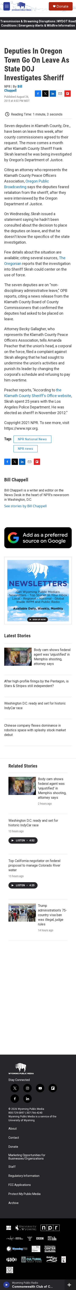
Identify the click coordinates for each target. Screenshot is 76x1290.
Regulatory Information (23, 1175)
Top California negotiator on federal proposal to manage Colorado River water (34, 865)
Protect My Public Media (24, 1194)
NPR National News (32, 439)
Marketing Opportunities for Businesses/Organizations (26, 1157)
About (12, 1128)
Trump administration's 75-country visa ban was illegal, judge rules (52, 915)
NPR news (25, 448)
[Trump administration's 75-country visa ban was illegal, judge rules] (22, 912)
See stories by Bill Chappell (25, 506)
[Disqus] (38, 997)
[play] (6, 1285)
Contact (13, 1137)
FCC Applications (19, 1185)
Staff (12, 1166)
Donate (62, 6)
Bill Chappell (13, 88)
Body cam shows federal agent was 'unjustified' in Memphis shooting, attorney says (52, 788)
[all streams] (70, 1284)
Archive (13, 1203)
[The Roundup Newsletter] (38, 590)
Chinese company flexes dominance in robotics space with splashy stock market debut (35, 730)
